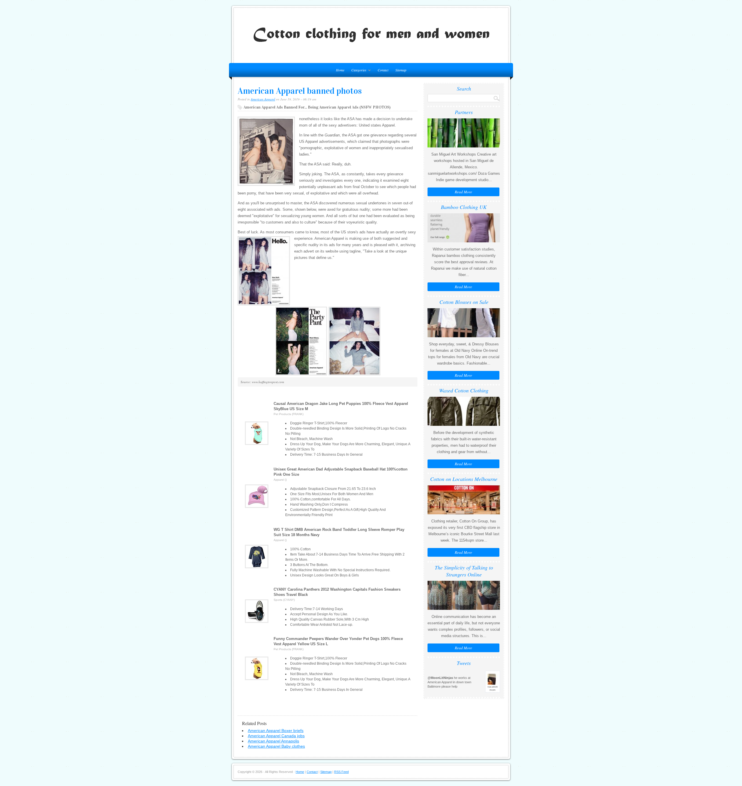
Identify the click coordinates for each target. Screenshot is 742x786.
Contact (383, 70)
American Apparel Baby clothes (276, 746)
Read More (463, 191)
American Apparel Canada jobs (276, 735)
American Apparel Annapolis (273, 741)
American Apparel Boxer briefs (275, 730)
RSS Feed (341, 772)
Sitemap (400, 70)
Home (300, 772)
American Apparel (263, 99)
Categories (357, 71)
